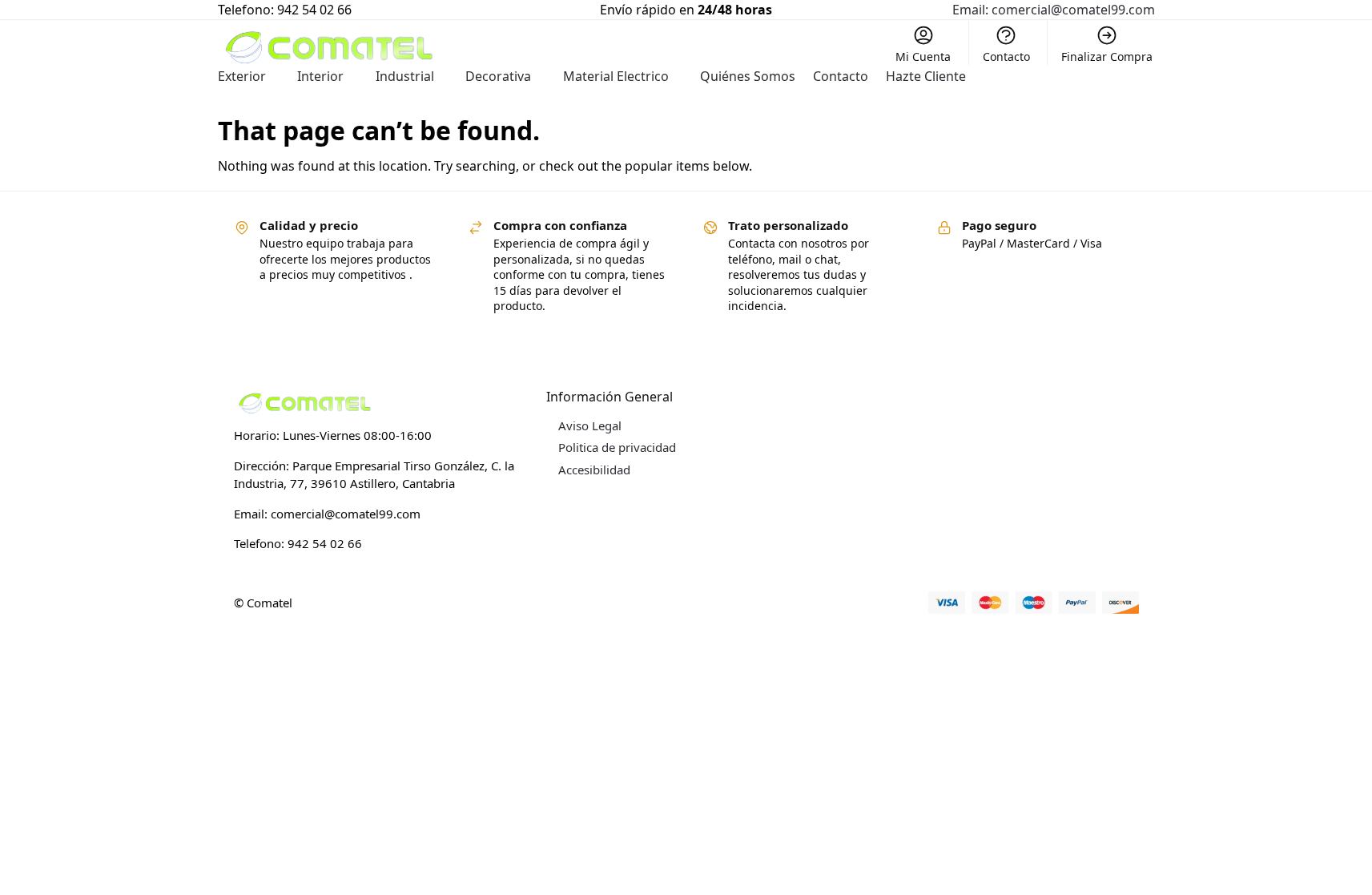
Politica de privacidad (617, 447)
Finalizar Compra (1107, 56)
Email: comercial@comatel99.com (1053, 9)
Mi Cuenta (923, 56)
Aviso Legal (590, 425)
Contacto (1006, 56)
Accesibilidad (594, 470)
